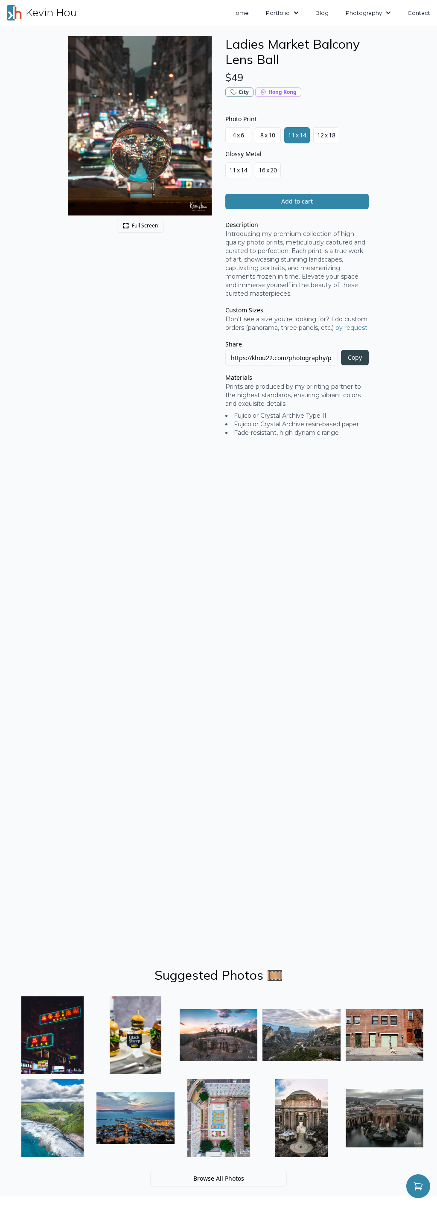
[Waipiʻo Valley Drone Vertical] (52, 1118)
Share (233, 344)
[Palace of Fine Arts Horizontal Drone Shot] (384, 1118)
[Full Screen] (200, 47)
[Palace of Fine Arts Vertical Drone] (301, 1118)
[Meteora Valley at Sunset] (301, 1035)
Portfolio (278, 12)
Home (240, 12)
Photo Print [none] (241, 119)
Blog (322, 12)
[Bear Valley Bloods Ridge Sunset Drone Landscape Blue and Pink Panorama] (218, 1035)
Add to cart (297, 201)
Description (241, 225)
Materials (238, 377)
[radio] (238, 135)
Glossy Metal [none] (243, 154)
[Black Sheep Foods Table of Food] (135, 1035)
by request (351, 328)
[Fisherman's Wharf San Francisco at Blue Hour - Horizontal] (135, 1118)
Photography (364, 12)
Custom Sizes (244, 310)
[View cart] (418, 1186)
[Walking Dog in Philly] (384, 1035)
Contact (419, 12)
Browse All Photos (218, 1178)
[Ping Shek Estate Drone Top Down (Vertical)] (218, 1118)
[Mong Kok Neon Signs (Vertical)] (52, 1035)
